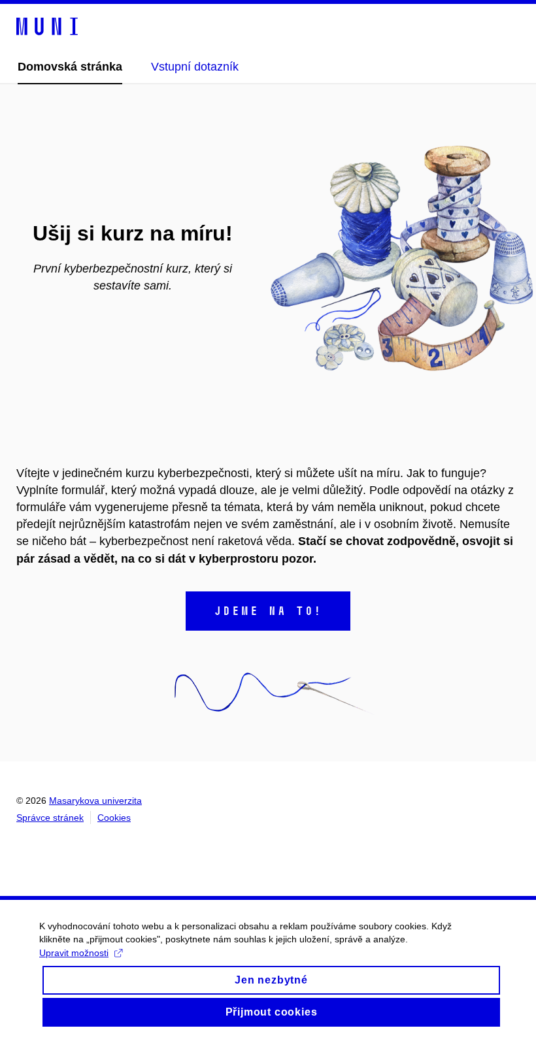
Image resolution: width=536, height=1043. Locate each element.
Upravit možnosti (74, 953)
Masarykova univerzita (95, 800)
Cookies (114, 817)
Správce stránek (50, 817)
